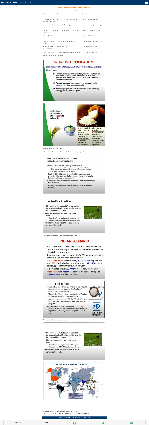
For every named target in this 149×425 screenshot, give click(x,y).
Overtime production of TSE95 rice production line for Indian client (61, 411)
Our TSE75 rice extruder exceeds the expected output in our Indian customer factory (66, 413)
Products (46, 423)
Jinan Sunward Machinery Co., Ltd (16, 2)
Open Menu (146, 2)
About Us (17, 423)
